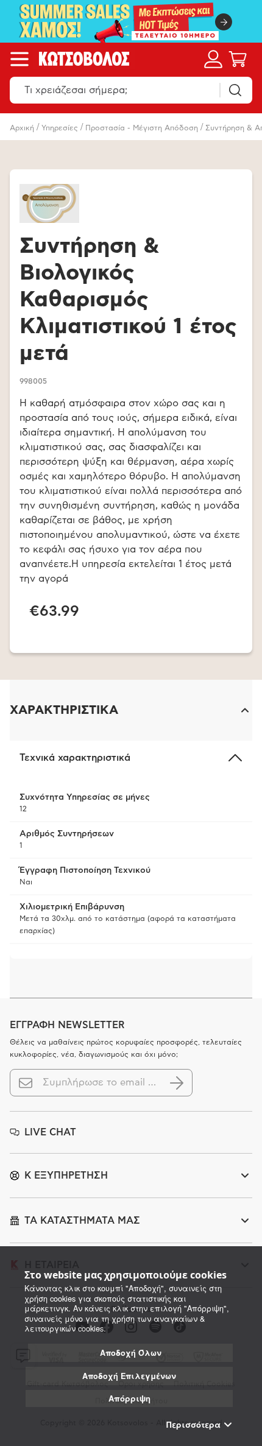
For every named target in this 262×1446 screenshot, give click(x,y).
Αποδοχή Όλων (130, 1352)
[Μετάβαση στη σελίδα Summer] (131, 21)
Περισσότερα (193, 1424)
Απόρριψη (129, 1398)
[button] (131, 710)
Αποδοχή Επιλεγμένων (129, 1375)
